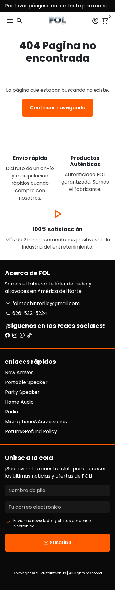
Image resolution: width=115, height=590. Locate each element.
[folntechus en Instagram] (14, 335)
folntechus (56, 573)
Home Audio (19, 402)
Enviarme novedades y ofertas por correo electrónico (52, 523)
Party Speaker (22, 392)
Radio (11, 411)
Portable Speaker (26, 382)
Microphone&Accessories (36, 421)
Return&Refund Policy (31, 431)
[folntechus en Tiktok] (29, 335)
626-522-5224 (26, 313)
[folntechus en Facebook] (7, 335)
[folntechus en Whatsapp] (22, 335)
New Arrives (19, 372)
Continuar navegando (58, 107)
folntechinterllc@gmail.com (43, 303)
